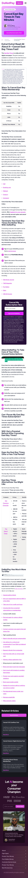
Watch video (8, 828)
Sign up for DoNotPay (14, 313)
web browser (12, 251)
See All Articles (14, 715)
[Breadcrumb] (2, 40)
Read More (6, 734)
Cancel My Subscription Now (14, 32)
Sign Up (19, 3)
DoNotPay (8, 3)
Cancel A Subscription (10, 9)
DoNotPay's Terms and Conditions (11, 318)
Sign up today (20, 806)
